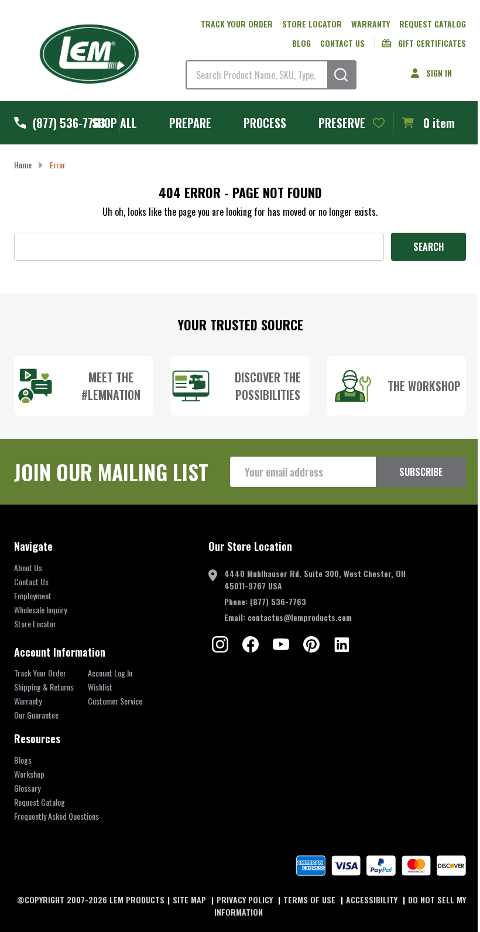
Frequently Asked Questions (56, 816)
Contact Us (342, 43)
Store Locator (312, 24)
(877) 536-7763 (278, 601)
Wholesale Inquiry (40, 609)
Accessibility (373, 899)
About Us (28, 567)
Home (23, 164)
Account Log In (110, 673)
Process (265, 123)
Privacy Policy (246, 899)
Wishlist (100, 687)
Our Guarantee (36, 715)
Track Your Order (40, 673)
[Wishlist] (378, 122)
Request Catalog (432, 24)
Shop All (114, 123)
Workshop (29, 774)
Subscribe (421, 472)
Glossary (27, 788)
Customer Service (115, 701)
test (220, 644)
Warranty (370, 24)
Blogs (23, 760)
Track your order (237, 24)
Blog (301, 43)
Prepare (190, 123)
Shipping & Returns (44, 687)
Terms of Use (310, 899)
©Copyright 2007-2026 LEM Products (90, 899)
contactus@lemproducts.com (300, 617)
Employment (33, 595)
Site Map (190, 899)
